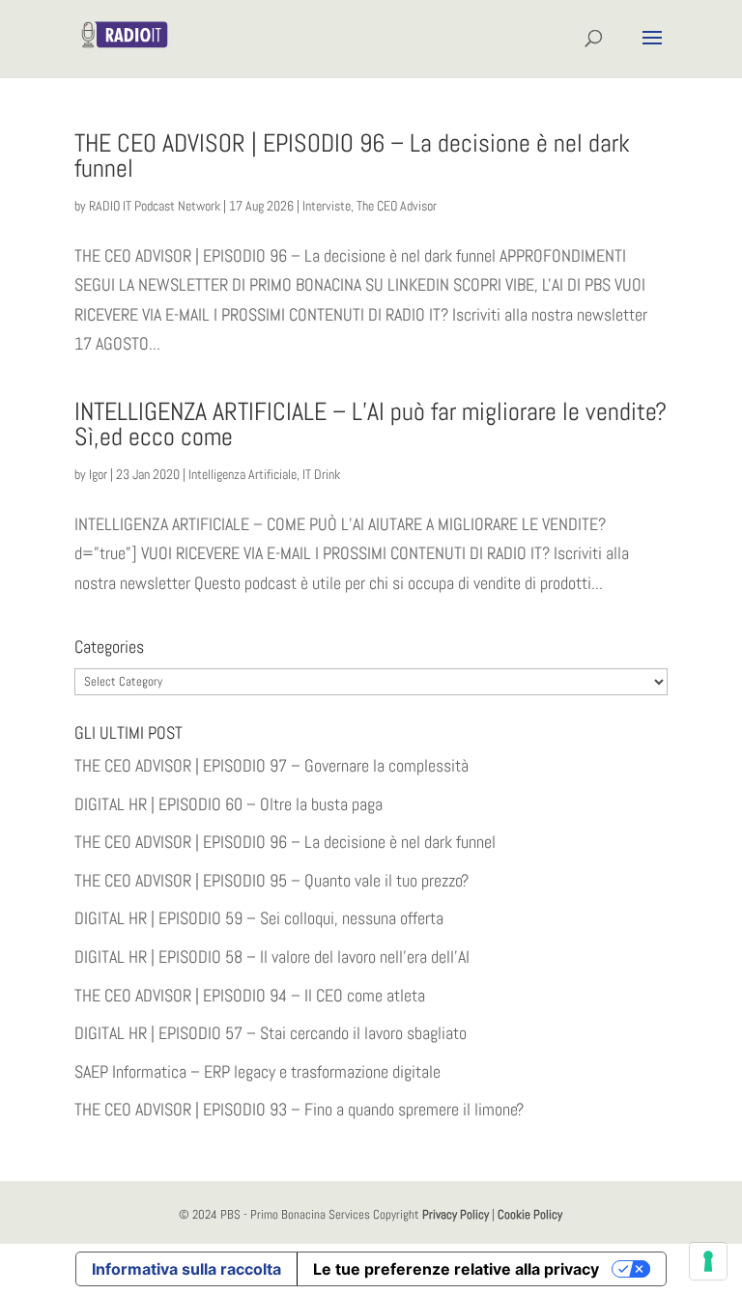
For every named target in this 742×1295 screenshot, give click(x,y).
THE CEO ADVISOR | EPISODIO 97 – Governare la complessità (271, 765)
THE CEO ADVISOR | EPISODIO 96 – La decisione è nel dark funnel (352, 155)
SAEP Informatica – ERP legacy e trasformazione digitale (257, 1071)
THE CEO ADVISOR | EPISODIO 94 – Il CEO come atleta (249, 995)
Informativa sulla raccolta (186, 1269)
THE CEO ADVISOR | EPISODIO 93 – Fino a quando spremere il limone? (299, 1109)
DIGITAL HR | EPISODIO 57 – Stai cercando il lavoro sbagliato (270, 1033)
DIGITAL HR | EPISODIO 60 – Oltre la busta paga (228, 804)
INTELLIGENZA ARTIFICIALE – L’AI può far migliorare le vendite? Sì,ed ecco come (370, 424)
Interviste (326, 205)
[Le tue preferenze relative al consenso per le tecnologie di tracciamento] (708, 1261)
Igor (98, 474)
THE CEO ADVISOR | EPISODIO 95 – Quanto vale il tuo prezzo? (271, 880)
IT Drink (321, 474)
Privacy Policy (455, 1214)
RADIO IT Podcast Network (154, 205)
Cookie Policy (530, 1214)
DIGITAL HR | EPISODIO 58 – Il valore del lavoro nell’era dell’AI (272, 956)
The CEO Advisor (397, 205)
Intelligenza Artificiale (242, 474)
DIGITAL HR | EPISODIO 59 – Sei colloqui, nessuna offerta (258, 918)
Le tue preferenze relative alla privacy (456, 1269)
